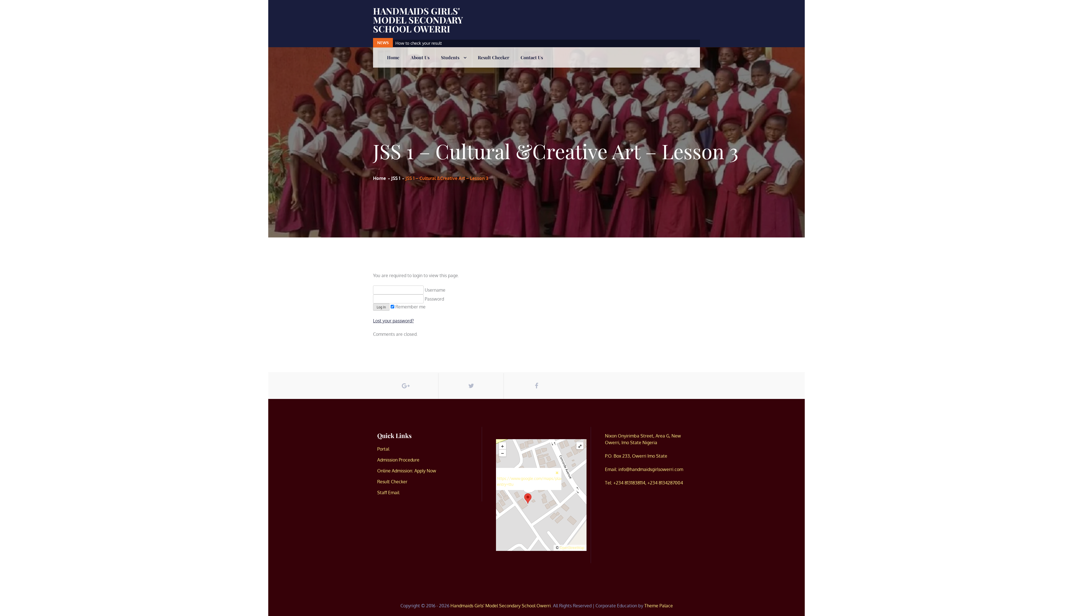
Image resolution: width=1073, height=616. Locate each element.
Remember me (410, 307)
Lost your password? (393, 321)
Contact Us (532, 57)
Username (434, 290)
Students (450, 57)
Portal (383, 449)
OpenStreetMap (572, 548)
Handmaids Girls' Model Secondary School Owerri (418, 20)
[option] (507, 43)
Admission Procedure (398, 460)
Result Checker (493, 57)
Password (434, 299)
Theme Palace (658, 605)
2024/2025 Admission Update (424, 43)
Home (393, 57)
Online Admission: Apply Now (406, 471)
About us (420, 57)
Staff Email (388, 492)
